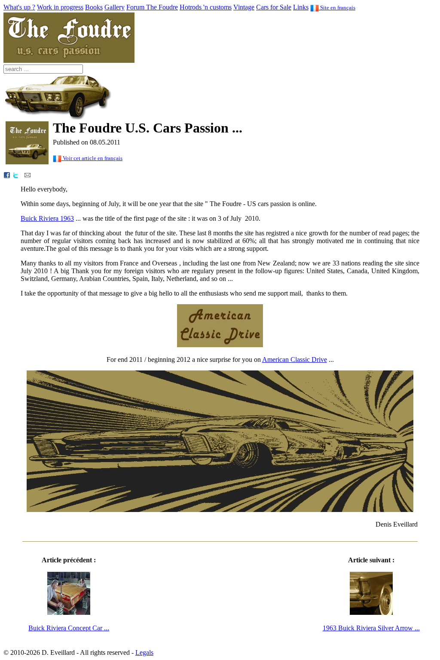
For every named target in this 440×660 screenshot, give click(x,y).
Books (94, 7)
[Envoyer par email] (27, 174)
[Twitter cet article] (15, 174)
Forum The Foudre (152, 7)
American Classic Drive (294, 359)
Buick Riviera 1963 (47, 218)
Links (301, 7)
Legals (144, 652)
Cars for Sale (273, 7)
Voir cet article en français (91, 158)
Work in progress (60, 7)
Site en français (337, 7)
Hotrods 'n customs (206, 7)
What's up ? (19, 7)
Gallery (114, 7)
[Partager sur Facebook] (6, 174)
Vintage (243, 7)
